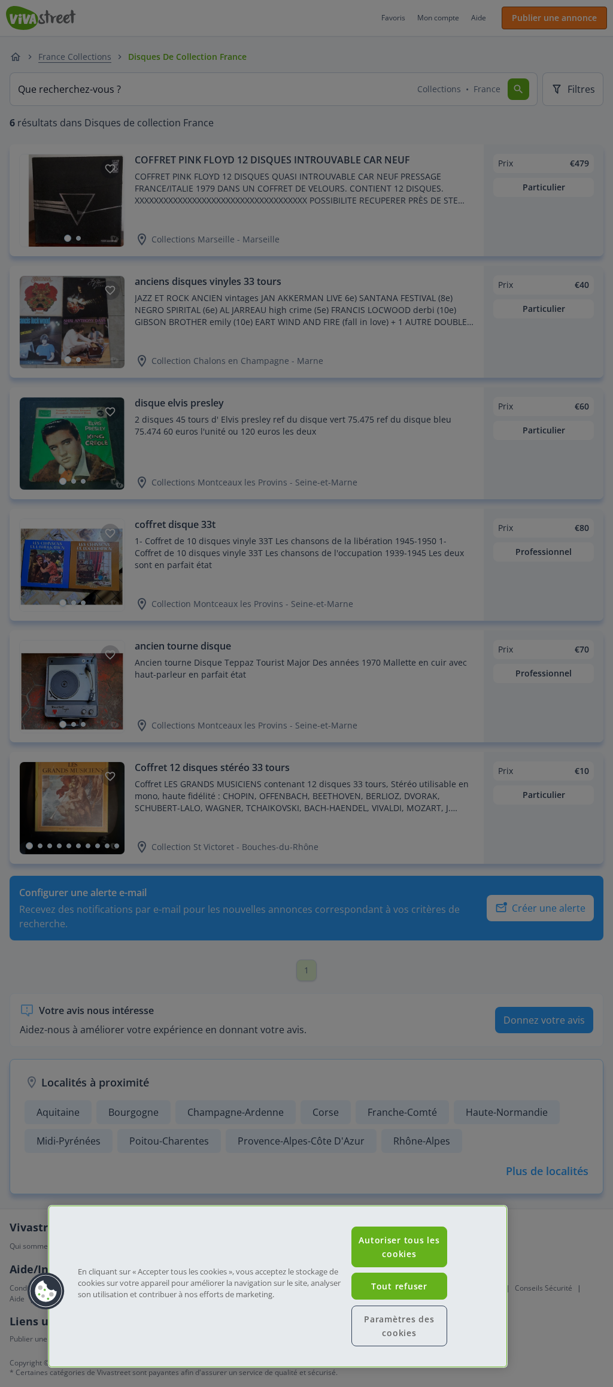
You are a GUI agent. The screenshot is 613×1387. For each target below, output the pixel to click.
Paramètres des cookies (399, 1326)
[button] (46, 1291)
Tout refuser (399, 1286)
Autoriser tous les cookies (399, 1246)
